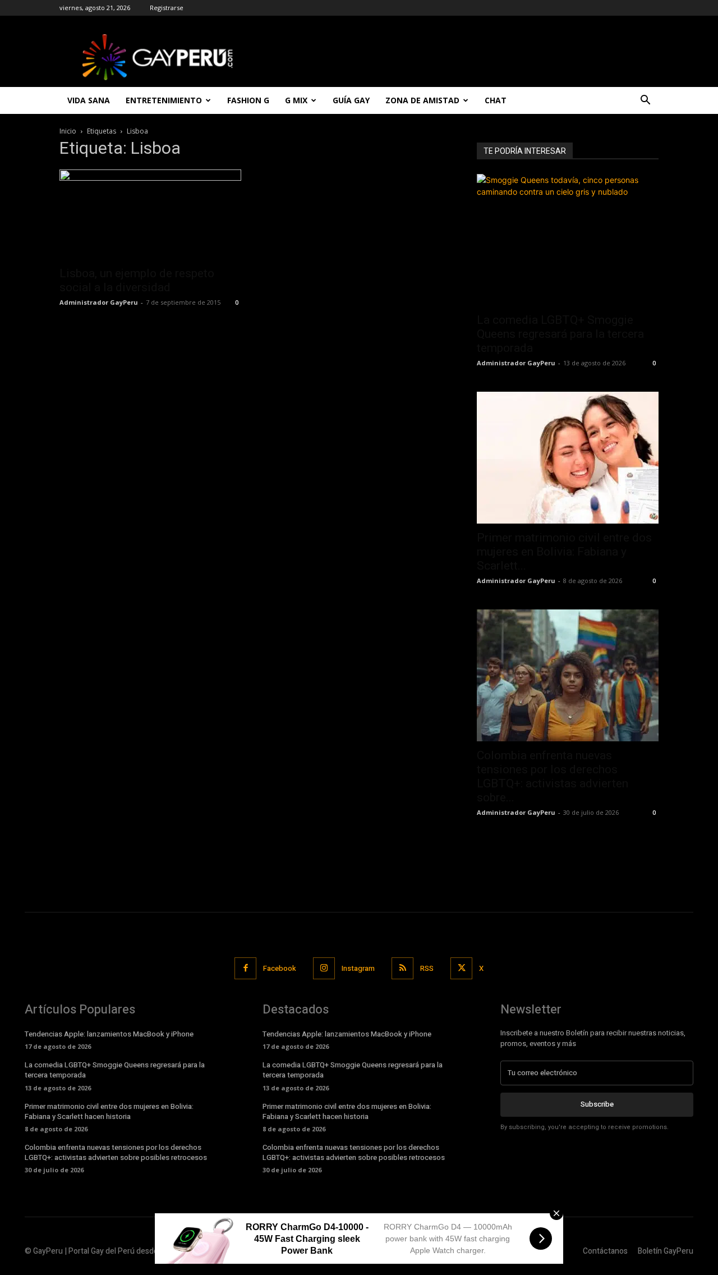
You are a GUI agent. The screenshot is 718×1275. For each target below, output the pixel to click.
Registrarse (166, 7)
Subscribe (597, 1104)
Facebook (279, 968)
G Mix (296, 100)
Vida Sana (88, 100)
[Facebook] (245, 968)
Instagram (358, 968)
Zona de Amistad (422, 100)
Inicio (67, 131)
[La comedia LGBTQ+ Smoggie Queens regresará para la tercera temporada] (568, 240)
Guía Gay (351, 100)
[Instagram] (324, 968)
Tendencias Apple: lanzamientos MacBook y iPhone (109, 1034)
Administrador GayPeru (98, 302)
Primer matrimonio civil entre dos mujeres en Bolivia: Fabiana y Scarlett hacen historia (109, 1111)
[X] (461, 968)
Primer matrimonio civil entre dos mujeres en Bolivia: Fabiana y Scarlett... (564, 551)
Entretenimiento (164, 100)
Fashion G (248, 100)
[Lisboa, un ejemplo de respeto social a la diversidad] (150, 214)
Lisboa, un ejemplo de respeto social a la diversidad (136, 280)
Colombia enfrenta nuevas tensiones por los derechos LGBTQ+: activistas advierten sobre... (552, 776)
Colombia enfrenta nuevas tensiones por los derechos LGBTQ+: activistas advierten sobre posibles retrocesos (116, 1152)
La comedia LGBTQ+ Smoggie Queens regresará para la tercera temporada (560, 334)
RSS (427, 968)
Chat (496, 100)
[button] (645, 101)
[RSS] (402, 968)
